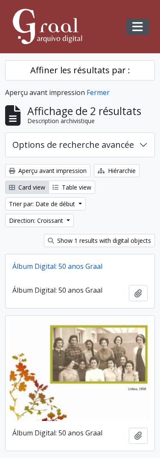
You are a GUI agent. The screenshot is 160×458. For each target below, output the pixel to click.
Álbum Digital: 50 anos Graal (57, 266)
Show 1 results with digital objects (103, 240)
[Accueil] (51, 26)
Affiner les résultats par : (80, 70)
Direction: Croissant (37, 220)
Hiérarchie (121, 171)
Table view (75, 187)
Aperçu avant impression (52, 171)
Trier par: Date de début (43, 204)
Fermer (98, 92)
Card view (31, 187)
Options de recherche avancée (73, 144)
